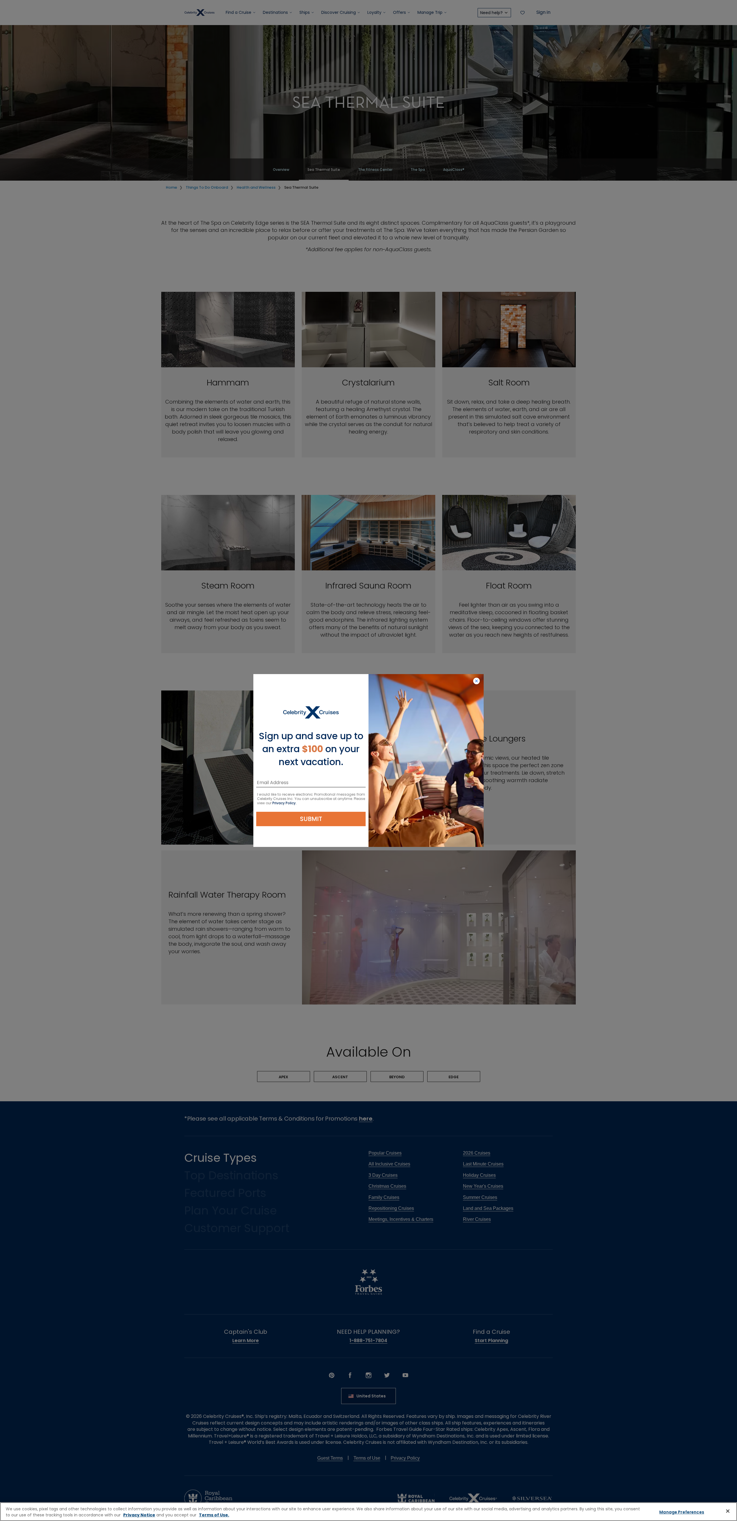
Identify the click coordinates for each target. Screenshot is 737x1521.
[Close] (727, 1511)
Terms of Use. (214, 1515)
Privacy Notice (139, 1515)
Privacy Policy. (284, 803)
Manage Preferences (681, 1512)
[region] (368, 1511)
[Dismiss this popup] (476, 681)
